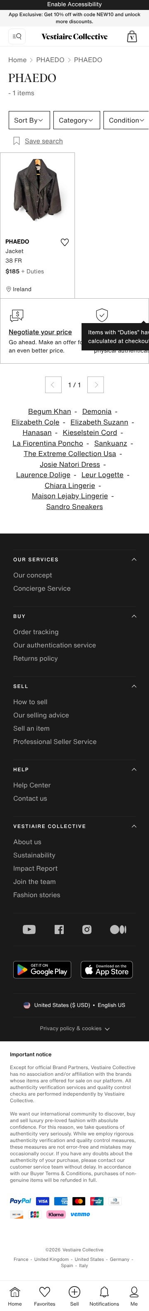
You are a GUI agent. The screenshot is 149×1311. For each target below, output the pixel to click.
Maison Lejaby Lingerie (70, 496)
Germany (120, 1259)
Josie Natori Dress (70, 464)
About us (27, 842)
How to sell (30, 702)
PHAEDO (50, 60)
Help (21, 769)
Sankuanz (110, 443)
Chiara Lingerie (70, 485)
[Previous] (53, 385)
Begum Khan (49, 411)
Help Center (31, 785)
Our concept (32, 575)
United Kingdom (51, 1259)
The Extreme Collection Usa (70, 454)
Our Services (36, 559)
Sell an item (31, 728)
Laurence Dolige (43, 475)
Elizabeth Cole (36, 422)
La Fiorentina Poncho (47, 443)
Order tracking (36, 632)
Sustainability (34, 855)
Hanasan (36, 432)
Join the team (34, 881)
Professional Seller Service (54, 741)
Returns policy (35, 658)
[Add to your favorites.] (65, 242)
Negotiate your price (40, 332)
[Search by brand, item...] (17, 36)
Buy (19, 616)
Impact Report (35, 868)
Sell (21, 686)
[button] (132, 36)
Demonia (97, 411)
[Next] (95, 385)
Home (17, 60)
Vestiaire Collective (49, 826)
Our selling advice (41, 715)
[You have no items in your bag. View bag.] (132, 36)
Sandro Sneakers (74, 507)
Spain (67, 1266)
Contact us (30, 798)
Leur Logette (103, 475)
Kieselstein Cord (90, 432)
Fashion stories (36, 895)
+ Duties (32, 271)
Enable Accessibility (74, 4)
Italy (83, 1266)
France (21, 1259)
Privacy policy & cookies (71, 1028)
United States (89, 1259)
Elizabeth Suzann (99, 422)
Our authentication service (54, 645)
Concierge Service (42, 588)
